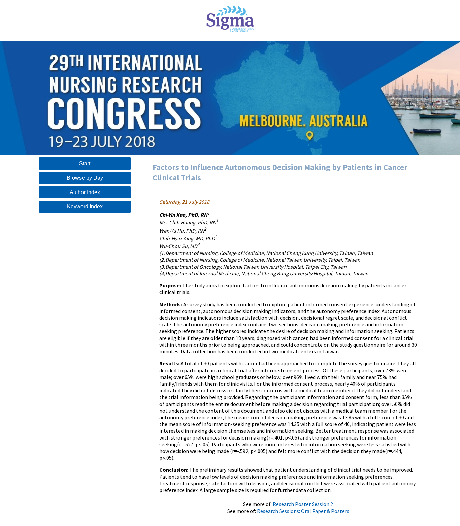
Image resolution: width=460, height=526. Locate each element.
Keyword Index (85, 206)
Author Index (85, 192)
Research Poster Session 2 (303, 504)
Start (84, 163)
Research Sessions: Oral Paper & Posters (303, 510)
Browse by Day (85, 178)
